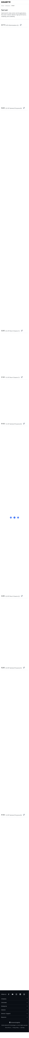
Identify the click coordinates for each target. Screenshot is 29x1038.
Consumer (4, 1002)
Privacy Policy (16, 1027)
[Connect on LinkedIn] (20, 994)
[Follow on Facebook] (8, 994)
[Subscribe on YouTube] (12, 994)
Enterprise (4, 1006)
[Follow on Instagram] (16, 994)
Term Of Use (8, 1027)
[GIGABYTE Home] (6, 2)
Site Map (22, 1027)
